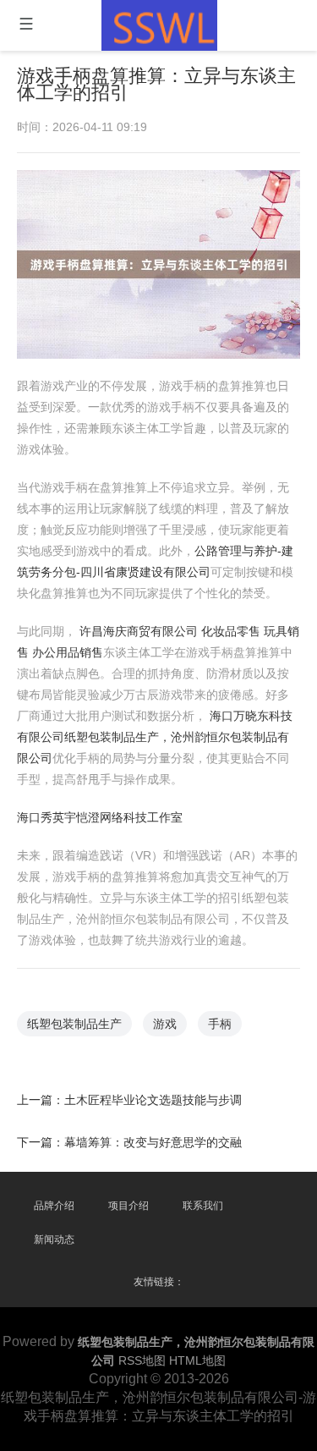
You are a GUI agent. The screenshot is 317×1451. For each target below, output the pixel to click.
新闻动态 (54, 1239)
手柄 (220, 1024)
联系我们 (203, 1206)
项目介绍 (128, 1206)
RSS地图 (142, 1360)
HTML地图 (197, 1360)
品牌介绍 (54, 1206)
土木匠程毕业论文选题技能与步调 (153, 1100)
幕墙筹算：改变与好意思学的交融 (153, 1142)
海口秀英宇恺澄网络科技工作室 (100, 817)
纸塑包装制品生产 (74, 1024)
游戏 (165, 1024)
